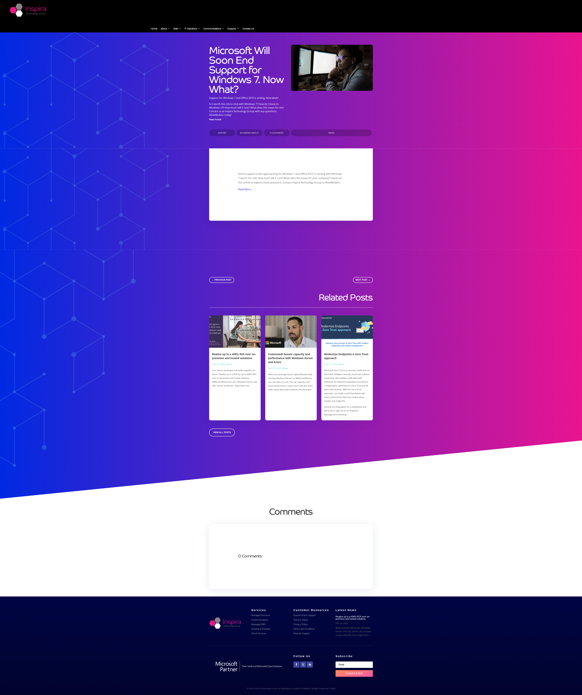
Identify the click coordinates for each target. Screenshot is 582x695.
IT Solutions (191, 29)
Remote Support (301, 633)
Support (231, 29)
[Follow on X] (303, 665)
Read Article (215, 119)
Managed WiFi (258, 624)
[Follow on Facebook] (296, 665)
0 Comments (277, 133)
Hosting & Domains (261, 629)
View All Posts (222, 432)
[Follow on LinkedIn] (310, 665)
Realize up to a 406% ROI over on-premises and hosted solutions (353, 617)
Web (175, 29)
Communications (212, 29)
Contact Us (248, 29)
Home (154, 29)
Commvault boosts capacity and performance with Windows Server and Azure (290, 358)
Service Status (300, 619)
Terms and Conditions (304, 629)
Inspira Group (251, 133)
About (164, 29)
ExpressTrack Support (304, 615)
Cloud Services (258, 633)
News (331, 133)
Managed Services (260, 615)
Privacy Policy (300, 624)
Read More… (245, 189)
